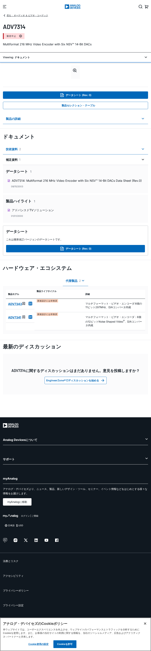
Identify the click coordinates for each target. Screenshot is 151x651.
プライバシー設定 (13, 605)
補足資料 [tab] (13, 159)
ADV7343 (15, 304)
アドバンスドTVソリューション (33, 210)
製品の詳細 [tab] (13, 119)
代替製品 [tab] (73, 281)
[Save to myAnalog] (24, 303)
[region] (75, 634)
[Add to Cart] (30, 303)
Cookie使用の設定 (38, 644)
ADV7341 (14, 317)
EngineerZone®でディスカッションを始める (72, 380)
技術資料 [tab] (13, 149)
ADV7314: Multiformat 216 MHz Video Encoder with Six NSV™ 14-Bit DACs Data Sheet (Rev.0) (77, 180)
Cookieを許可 (65, 644)
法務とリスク (10, 561)
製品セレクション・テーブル (78, 105)
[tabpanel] (75, 194)
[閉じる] (145, 623)
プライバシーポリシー (16, 590)
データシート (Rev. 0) (78, 95)
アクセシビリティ (13, 575)
